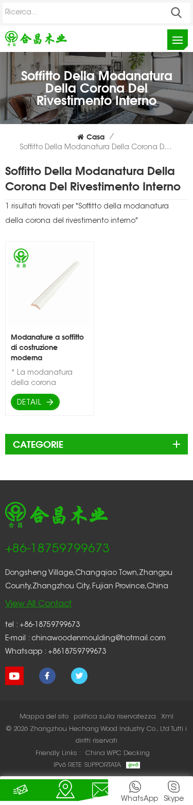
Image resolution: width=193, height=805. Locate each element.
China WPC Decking (117, 753)
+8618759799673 (77, 652)
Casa (95, 136)
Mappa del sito (44, 716)
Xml (167, 716)
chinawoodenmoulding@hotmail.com (98, 638)
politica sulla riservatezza (115, 716)
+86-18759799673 (57, 549)
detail (29, 403)
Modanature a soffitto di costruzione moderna (47, 347)
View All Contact (38, 604)
